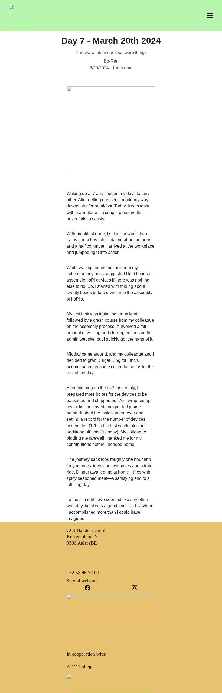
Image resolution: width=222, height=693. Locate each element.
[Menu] (210, 15)
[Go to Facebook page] (90, 587)
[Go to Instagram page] (134, 587)
